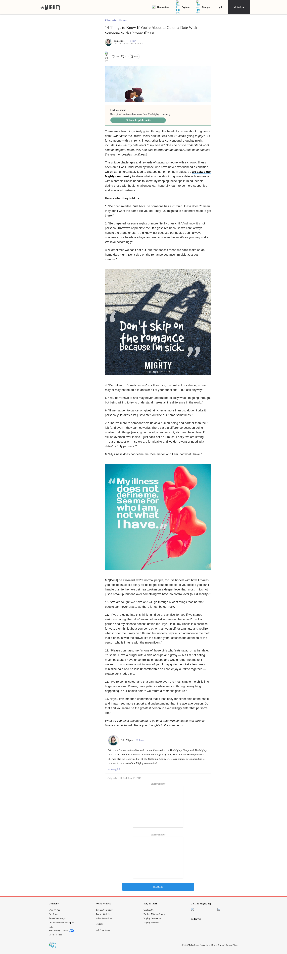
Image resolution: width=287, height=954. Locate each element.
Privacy (229, 945)
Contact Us (148, 910)
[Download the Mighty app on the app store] (203, 911)
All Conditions (103, 930)
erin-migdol (114, 769)
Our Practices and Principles (61, 922)
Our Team (53, 914)
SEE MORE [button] (158, 887)
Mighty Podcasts (151, 922)
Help (51, 927)
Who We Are (54, 910)
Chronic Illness (116, 20)
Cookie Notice (55, 934)
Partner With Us (103, 914)
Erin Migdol (120, 41)
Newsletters (163, 7)
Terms (235, 945)
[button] (132, 40)
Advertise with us (104, 918)
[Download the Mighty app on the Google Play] (229, 911)
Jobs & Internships (57, 918)
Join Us (239, 7)
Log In (220, 7)
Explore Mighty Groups (154, 914)
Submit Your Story (104, 910)
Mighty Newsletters (152, 918)
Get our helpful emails (138, 120)
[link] (50, 7)
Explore (186, 7)
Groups (206, 7)
